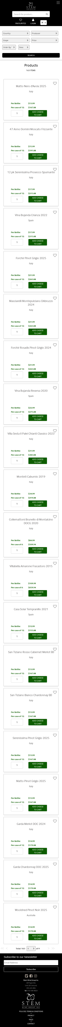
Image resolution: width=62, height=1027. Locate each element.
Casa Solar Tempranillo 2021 (31, 609)
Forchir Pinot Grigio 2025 (31, 258)
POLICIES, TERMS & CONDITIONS (31, 1011)
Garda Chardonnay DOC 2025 (31, 867)
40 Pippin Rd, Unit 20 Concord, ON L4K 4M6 (31, 985)
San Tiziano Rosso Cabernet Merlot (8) (31, 652)
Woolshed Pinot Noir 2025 (31, 910)
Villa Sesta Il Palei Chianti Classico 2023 (31, 433)
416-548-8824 (32, 990)
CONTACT (31, 1023)
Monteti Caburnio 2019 (31, 476)
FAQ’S (31, 1019)
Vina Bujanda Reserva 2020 (31, 390)
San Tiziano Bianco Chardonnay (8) (31, 695)
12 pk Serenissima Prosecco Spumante (31, 172)
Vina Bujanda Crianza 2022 (31, 215)
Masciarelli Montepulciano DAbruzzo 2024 (31, 302)
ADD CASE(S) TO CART (37, 113)
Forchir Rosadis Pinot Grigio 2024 (31, 347)
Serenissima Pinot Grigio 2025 (31, 738)
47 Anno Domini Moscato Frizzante (31, 129)
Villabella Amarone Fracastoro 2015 (31, 566)
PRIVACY (31, 1015)
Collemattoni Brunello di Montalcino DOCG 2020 (31, 521)
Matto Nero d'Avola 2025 (31, 86)
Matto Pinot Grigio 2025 (31, 781)
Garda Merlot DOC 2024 (31, 824)
